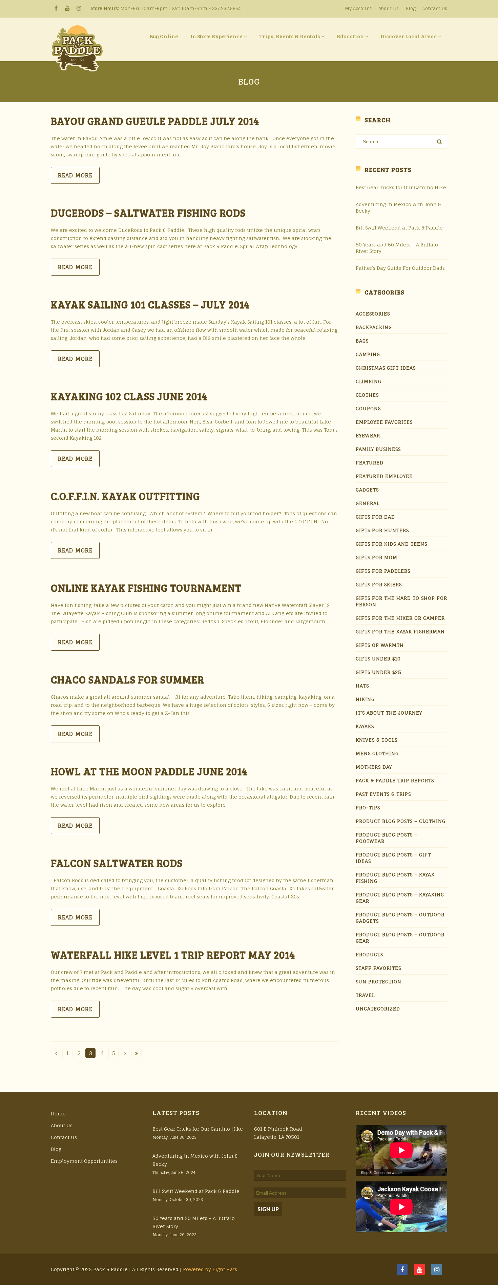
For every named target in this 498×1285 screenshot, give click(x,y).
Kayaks (365, 726)
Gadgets (367, 490)
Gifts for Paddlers (383, 571)
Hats (362, 686)
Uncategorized (378, 1008)
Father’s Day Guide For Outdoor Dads (400, 268)
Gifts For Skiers (379, 584)
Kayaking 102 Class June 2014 (129, 396)
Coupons (368, 408)
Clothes (367, 395)
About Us (388, 8)
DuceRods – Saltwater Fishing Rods (148, 212)
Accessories (373, 314)
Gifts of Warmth (380, 645)
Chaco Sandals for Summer (127, 679)
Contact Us (434, 8)
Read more (75, 175)
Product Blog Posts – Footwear (386, 838)
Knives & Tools (376, 740)
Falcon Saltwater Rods (117, 863)
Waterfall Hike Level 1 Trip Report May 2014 (173, 954)
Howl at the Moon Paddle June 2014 (149, 771)
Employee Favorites (384, 422)
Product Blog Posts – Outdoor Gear (400, 938)
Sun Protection (378, 981)
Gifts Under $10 (378, 658)
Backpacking (374, 327)
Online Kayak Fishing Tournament (146, 587)
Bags (362, 341)
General (367, 503)
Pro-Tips (368, 807)
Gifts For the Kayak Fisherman (400, 631)
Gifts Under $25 (378, 672)
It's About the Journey (389, 713)
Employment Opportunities (84, 1161)
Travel (365, 995)
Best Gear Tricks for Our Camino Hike (401, 187)
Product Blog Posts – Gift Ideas (393, 858)
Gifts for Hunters (382, 530)
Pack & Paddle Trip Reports (395, 780)
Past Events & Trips (383, 794)
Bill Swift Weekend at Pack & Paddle (399, 228)
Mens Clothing (377, 753)
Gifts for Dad (375, 517)
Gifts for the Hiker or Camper (400, 618)
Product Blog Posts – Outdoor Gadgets (400, 918)
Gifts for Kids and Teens (391, 544)
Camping (368, 354)
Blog (411, 8)
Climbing (368, 381)
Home (58, 1113)
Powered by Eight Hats (210, 1269)
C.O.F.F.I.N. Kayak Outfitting (125, 496)
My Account (358, 8)
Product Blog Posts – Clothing (400, 821)
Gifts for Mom (376, 557)
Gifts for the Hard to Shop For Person (401, 601)
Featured (369, 462)
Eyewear (368, 435)
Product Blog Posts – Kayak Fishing (395, 878)
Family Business (378, 449)
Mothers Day (374, 767)
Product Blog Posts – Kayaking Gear (400, 898)
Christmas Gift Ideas (386, 368)
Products (369, 954)
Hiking (365, 699)
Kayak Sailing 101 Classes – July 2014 (150, 304)
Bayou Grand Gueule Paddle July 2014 (155, 121)
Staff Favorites (378, 968)
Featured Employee (384, 476)
